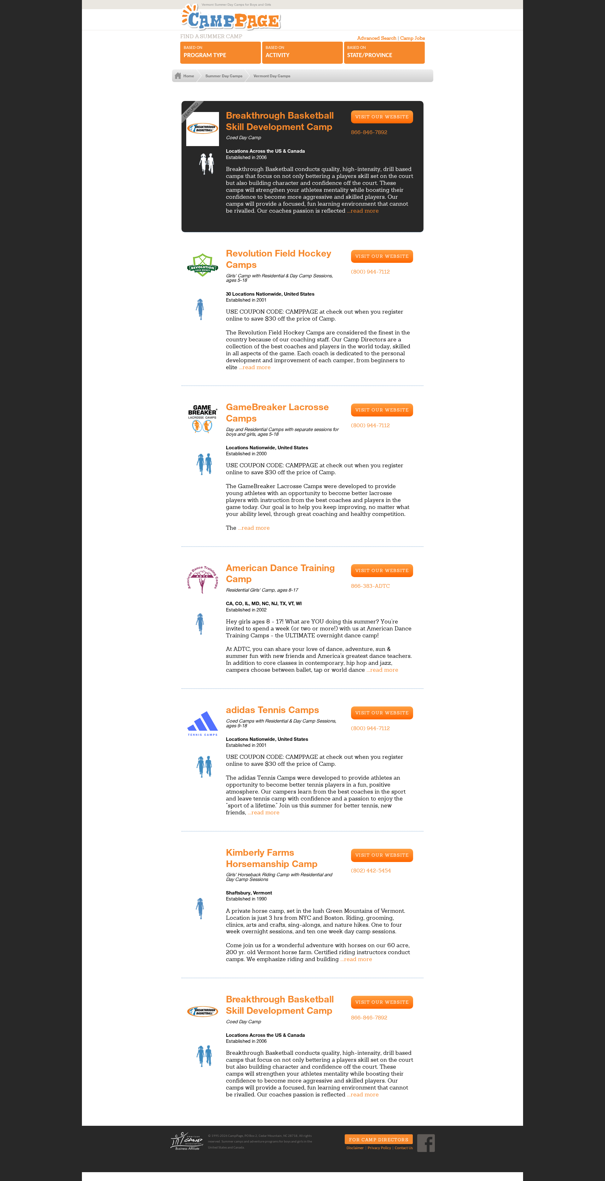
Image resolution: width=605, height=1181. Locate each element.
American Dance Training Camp (280, 573)
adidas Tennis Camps (272, 709)
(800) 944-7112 (370, 272)
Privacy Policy (379, 1148)
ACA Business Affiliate (187, 1141)
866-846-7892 (369, 132)
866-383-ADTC (370, 586)
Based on (205, 52)
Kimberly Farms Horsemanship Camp (272, 857)
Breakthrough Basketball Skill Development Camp (280, 120)
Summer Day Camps (223, 75)
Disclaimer (355, 1148)
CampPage (237, 16)
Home (188, 75)
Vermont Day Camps (272, 75)
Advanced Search (376, 38)
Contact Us (404, 1148)
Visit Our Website (382, 117)
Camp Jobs (412, 38)
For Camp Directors (378, 1140)
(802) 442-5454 (371, 870)
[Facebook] (426, 1143)
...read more (363, 210)
